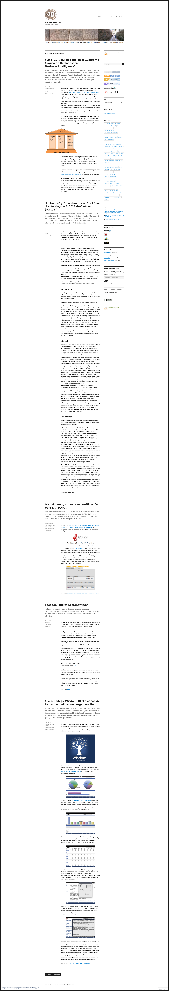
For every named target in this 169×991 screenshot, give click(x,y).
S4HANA (118, 153)
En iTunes (72, 963)
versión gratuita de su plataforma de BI (71, 771)
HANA (46, 528)
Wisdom (53, 727)
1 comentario (47, 626)
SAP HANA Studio (108, 183)
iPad (106, 144)
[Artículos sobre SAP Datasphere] (114, 84)
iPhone (109, 144)
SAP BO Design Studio (109, 158)
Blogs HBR (106, 255)
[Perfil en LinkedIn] (114, 231)
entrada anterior (80, 548)
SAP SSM (107, 188)
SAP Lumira (116, 183)
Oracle (106, 148)
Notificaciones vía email (112, 268)
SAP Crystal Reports (109, 171)
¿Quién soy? (106, 16)
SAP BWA (107, 169)
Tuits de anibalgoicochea (109, 113)
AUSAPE (110, 125)
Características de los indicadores (112, 209)
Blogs (111, 128)
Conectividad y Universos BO (111, 132)
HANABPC (120, 137)
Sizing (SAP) (107, 195)
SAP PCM (113, 185)
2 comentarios (48, 236)
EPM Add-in (107, 134)
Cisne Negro (116, 128)
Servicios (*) (114, 16)
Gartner (46, 89)
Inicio (99, 16)
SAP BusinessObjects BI (110, 165)
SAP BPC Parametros (109, 160)
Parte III (79, 92)
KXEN (113, 144)
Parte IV (84, 92)
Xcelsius (106, 199)
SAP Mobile (107, 185)
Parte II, (75, 92)
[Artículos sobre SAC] (114, 79)
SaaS (122, 153)
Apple (106, 125)
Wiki (74, 665)
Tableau (117, 195)
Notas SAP (121, 146)
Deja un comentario (49, 93)
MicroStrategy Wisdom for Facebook (81, 800)
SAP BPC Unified (118, 160)
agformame (107, 123)
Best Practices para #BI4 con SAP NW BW (114, 221)
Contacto (121, 16)
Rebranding (107, 153)
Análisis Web (117, 123)
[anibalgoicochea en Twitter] (114, 238)
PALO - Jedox (112, 148)
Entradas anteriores (53, 974)
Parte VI (93, 92)
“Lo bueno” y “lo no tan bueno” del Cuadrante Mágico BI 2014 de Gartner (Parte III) (72, 206)
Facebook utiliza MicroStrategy (66, 604)
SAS (117, 190)
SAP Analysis (107, 155)
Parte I (70, 92)
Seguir (106, 281)
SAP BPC (117, 158)
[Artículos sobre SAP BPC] (114, 76)
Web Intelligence (117, 197)
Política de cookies (38, 988)
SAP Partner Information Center (90, 593)
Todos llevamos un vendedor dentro (112, 219)
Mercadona (118, 144)
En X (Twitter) (109, 109)
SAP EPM (116, 171)
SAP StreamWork (113, 188)
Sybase (112, 195)
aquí (68, 689)
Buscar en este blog (111, 61)
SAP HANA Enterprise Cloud (111, 178)
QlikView (120, 151)
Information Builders (109, 141)
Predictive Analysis (109, 151)
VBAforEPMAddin (108, 197)
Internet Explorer (118, 141)
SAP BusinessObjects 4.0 (110, 162)
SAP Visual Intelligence (110, 190)
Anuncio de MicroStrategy (74, 593)
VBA (121, 195)
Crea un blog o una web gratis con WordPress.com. (63, 984)
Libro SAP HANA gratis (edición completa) (114, 211)
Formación (47, 622)
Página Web (86, 963)
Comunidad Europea (109, 130)
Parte (88, 92)
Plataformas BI (48, 526)
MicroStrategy (48, 91)
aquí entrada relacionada (75, 174)
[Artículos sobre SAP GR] (114, 72)
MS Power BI (114, 146)
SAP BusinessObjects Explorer (111, 167)
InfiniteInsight (111, 139)
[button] (61, 140)
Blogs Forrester (107, 252)
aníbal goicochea (53, 22)
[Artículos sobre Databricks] (114, 92)
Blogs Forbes (107, 257)
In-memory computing (50, 525)
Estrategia (47, 725)
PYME (115, 151)
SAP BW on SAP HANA (115, 169)
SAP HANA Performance (110, 181)
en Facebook (79, 963)
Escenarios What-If (115, 134)
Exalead (106, 137)
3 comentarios (48, 530)
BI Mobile (107, 128)
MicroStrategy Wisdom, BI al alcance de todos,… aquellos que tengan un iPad (72, 702)
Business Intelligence (49, 88)
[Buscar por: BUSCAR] (114, 64)
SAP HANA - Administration (111, 176)
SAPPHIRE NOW (119, 185)
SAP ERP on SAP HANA (110, 174)
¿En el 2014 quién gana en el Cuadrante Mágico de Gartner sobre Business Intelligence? (72, 63)
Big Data (119, 125)
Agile (112, 123)
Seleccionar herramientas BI (117, 192)
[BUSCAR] (123, 64)
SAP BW (120, 167)
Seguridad (107, 192)
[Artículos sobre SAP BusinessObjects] (114, 88)
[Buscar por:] (113, 64)
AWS (115, 125)
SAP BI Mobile (119, 155)
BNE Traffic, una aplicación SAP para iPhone (114, 215)
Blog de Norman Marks (109, 260)
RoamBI (113, 153)
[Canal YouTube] (114, 234)
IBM (105, 139)
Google (111, 137)
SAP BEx (113, 155)
